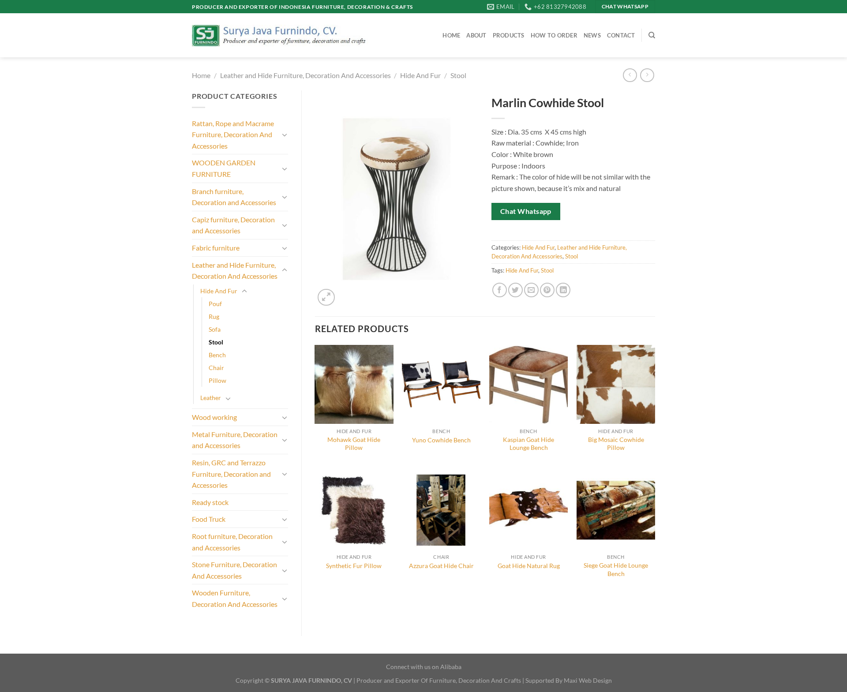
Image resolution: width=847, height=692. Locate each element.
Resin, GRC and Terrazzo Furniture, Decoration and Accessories (231, 473)
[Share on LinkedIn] (563, 290)
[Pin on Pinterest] (547, 290)
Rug (214, 316)
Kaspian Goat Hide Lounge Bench (528, 444)
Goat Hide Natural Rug (529, 565)
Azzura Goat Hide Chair (441, 565)
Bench (217, 355)
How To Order (554, 35)
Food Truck (208, 519)
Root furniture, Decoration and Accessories (232, 542)
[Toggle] (284, 134)
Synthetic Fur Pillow (354, 565)
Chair (216, 367)
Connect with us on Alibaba (423, 666)
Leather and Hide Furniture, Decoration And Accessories (305, 75)
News (592, 35)
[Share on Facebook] (499, 290)
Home (451, 35)
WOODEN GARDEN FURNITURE (223, 168)
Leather (210, 397)
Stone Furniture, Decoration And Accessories (234, 570)
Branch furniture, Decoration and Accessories (234, 197)
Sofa (215, 329)
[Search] (651, 35)
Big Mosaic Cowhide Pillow (616, 444)
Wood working (214, 417)
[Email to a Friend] (531, 290)
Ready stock (210, 502)
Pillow (217, 380)
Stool (458, 75)
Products (509, 35)
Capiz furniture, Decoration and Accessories (233, 225)
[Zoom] (326, 297)
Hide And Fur (420, 75)
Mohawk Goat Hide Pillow (353, 444)
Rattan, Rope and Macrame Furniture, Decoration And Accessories (233, 134)
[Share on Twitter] (515, 290)
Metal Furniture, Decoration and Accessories (234, 440)
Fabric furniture (216, 247)
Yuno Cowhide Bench (441, 440)
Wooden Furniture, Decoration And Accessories (234, 598)
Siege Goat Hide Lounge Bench (616, 569)
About (476, 35)
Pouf (215, 303)
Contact (621, 35)
